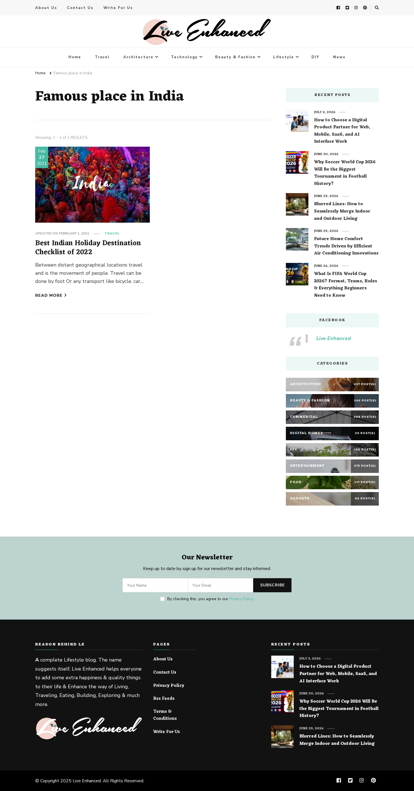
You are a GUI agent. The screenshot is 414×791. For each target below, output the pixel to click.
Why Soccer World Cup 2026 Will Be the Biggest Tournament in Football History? (344, 173)
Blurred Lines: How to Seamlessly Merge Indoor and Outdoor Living (342, 211)
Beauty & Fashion (235, 57)
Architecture (138, 57)
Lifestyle (283, 57)
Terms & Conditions (165, 715)
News (339, 57)
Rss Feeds (164, 699)
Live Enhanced (333, 338)
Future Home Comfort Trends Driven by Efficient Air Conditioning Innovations (346, 246)
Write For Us (118, 7)
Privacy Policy (241, 599)
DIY (315, 57)
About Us (46, 7)
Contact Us (80, 7)
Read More (49, 295)
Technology (184, 57)
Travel (102, 57)
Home (74, 57)
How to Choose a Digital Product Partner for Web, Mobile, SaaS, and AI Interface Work (342, 131)
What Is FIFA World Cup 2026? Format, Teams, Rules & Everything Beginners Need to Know (345, 285)
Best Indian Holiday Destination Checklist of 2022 (88, 248)
